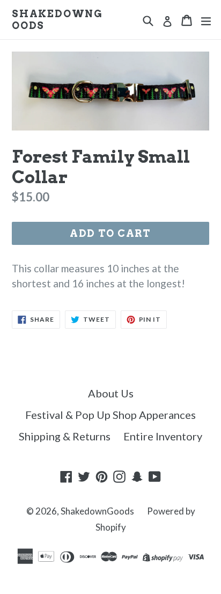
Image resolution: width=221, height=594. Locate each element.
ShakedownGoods (57, 19)
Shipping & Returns (64, 436)
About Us (111, 393)
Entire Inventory (162, 436)
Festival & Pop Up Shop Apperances (110, 414)
